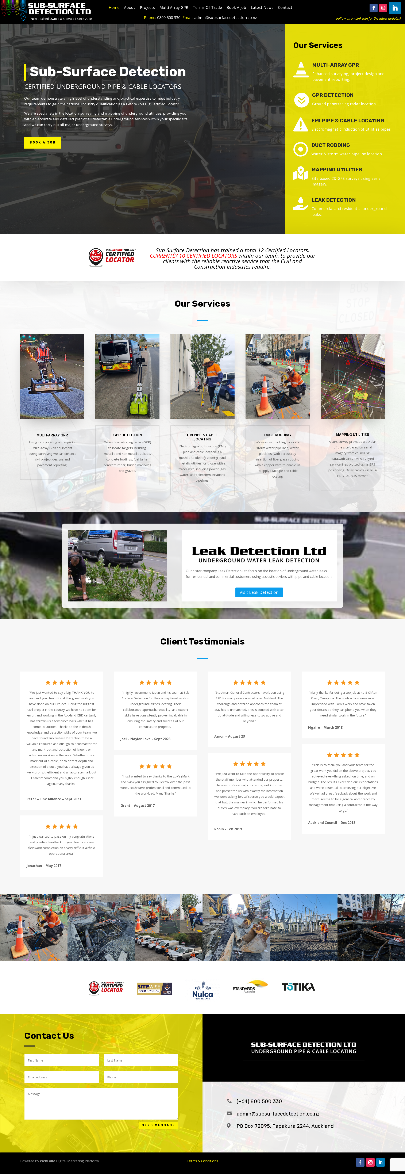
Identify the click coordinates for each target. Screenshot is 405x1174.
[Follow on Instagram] (383, 8)
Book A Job (236, 8)
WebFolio (47, 1161)
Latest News (262, 8)
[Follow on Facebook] (374, 8)
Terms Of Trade (207, 8)
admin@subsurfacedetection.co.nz (278, 1114)
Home (114, 8)
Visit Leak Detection (259, 592)
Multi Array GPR (173, 8)
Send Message (158, 1125)
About (129, 8)
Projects (147, 8)
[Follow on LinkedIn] (395, 8)
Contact (285, 8)
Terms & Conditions (202, 1161)
